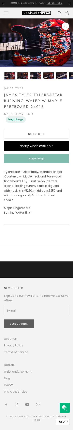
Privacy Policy (13, 345)
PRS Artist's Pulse (15, 392)
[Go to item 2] (22, 76)
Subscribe (19, 324)
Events (8, 385)
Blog (7, 378)
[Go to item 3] (35, 76)
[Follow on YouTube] (27, 404)
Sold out (36, 134)
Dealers (9, 365)
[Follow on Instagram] (17, 404)
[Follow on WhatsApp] (38, 404)
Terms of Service (16, 352)
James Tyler (13, 88)
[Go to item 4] (48, 76)
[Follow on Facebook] (6, 404)
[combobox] (63, 422)
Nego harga (15, 119)
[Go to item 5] (61, 76)
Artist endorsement (18, 372)
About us (10, 339)
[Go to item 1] (9, 76)
